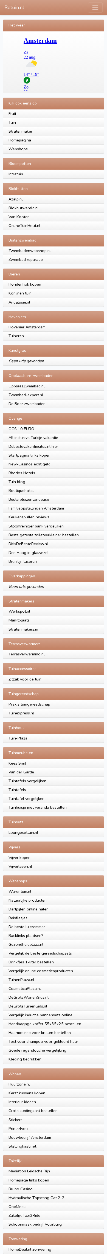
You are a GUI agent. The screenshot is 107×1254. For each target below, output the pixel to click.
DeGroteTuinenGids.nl (28, 1006)
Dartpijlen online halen (29, 909)
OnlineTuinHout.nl (24, 225)
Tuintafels (17, 789)
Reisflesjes (18, 918)
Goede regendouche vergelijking (37, 1050)
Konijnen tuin (20, 293)
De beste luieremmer (27, 926)
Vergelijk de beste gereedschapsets (40, 953)
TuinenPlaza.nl (21, 979)
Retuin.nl (14, 7)
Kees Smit (17, 763)
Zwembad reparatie (26, 259)
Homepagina (20, 140)
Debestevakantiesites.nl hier (33, 446)
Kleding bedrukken (25, 1059)
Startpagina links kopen (29, 455)
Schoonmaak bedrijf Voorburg (35, 1224)
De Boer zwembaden (27, 403)
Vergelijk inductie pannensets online (40, 1015)
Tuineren (16, 336)
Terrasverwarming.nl (27, 654)
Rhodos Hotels (22, 473)
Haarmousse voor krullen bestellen (40, 1032)
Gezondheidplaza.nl (26, 944)
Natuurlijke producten (28, 900)
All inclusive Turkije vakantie (33, 437)
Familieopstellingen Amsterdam (36, 508)
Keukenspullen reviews (29, 517)
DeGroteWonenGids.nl (29, 997)
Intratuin (16, 174)
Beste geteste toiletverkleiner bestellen (44, 535)
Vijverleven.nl (20, 866)
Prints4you (18, 1128)
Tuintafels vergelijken (27, 781)
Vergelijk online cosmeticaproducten (41, 971)
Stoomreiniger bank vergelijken (36, 526)
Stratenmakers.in (23, 629)
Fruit (12, 113)
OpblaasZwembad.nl (27, 386)
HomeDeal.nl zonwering (30, 1249)
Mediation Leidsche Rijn (29, 1171)
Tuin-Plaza (18, 738)
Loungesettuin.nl (23, 832)
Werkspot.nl (19, 611)
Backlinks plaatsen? (26, 935)
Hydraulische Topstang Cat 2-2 (36, 1198)
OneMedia (18, 1206)
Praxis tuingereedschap (29, 704)
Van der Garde (21, 772)
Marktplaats (19, 620)
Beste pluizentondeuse (29, 499)
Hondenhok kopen (25, 284)
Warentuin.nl (20, 891)
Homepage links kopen (29, 1180)
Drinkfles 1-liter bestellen (31, 962)
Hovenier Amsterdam (27, 327)
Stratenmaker (20, 131)
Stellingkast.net (22, 1146)
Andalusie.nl (19, 302)
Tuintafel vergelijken (26, 798)
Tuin (12, 122)
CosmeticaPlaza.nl (25, 988)
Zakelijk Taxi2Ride (24, 1215)
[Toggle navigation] (95, 7)
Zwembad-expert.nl (26, 395)
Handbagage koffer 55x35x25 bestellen (45, 1024)
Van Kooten (19, 216)
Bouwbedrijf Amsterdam (30, 1137)
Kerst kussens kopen (27, 1093)
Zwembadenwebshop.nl (30, 250)
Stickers (15, 1119)
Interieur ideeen (22, 1102)
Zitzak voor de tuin (25, 679)
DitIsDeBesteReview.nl (28, 543)
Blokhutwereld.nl (24, 208)
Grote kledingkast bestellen (33, 1110)
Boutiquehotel (21, 490)
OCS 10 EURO (21, 429)
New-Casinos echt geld (29, 464)
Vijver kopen (19, 857)
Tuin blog (17, 481)
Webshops (18, 149)
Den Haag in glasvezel (29, 552)
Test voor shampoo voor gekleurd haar (43, 1041)
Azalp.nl (16, 199)
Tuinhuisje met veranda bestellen (38, 807)
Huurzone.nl (19, 1084)
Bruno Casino (21, 1189)
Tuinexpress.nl (21, 713)
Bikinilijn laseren (23, 561)
